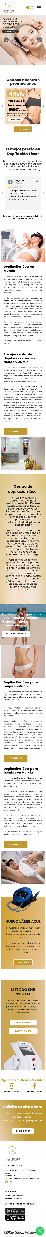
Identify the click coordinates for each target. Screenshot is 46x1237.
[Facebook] (28, 7)
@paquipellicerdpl (12, 1091)
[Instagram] (32, 7)
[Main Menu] (38, 7)
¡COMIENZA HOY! (10, 31)
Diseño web (19, 1233)
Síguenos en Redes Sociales (23, 1080)
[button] (2, 105)
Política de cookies (14, 1198)
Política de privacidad (15, 1196)
